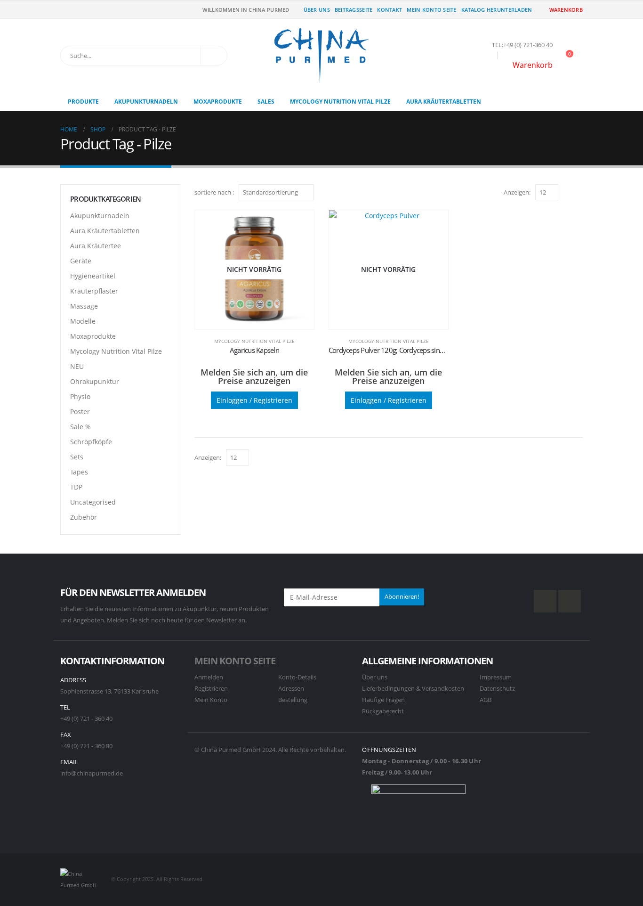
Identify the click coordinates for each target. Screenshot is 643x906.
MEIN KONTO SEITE (234, 660)
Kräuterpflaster (94, 290)
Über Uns (317, 9)
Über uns (374, 677)
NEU (77, 366)
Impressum (496, 677)
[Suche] (214, 55)
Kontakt (389, 9)
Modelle (83, 321)
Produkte (83, 102)
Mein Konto (210, 700)
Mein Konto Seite (431, 9)
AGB (485, 700)
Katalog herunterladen (496, 9)
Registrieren (211, 689)
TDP (76, 486)
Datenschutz (497, 689)
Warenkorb (566, 9)
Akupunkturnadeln (146, 102)
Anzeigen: (517, 192)
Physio (80, 396)
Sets (76, 456)
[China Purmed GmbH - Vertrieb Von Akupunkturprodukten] (321, 55)
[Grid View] (567, 192)
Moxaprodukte (217, 102)
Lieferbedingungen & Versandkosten (413, 689)
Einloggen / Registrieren (254, 400)
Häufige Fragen (383, 700)
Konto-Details (297, 677)
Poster (80, 411)
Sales (265, 102)
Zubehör (83, 517)
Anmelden (208, 677)
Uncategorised (93, 502)
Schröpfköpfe (91, 441)
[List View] (578, 192)
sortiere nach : (214, 192)
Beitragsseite (354, 9)
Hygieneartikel (92, 275)
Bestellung (292, 700)
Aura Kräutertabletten (443, 102)
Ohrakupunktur (94, 381)
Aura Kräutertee (95, 245)
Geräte (80, 260)
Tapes (79, 471)
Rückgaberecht (383, 711)
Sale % (80, 426)
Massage (84, 306)
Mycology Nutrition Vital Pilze (340, 102)
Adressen (291, 689)
